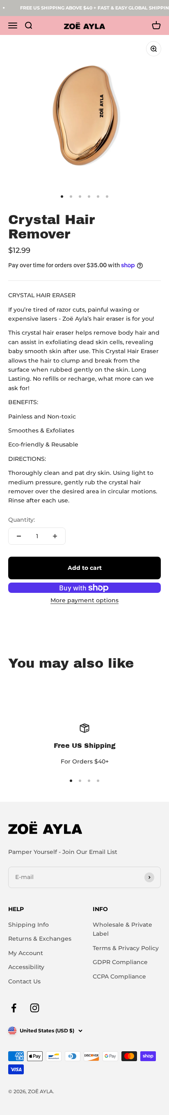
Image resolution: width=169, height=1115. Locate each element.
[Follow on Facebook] (13, 1007)
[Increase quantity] (55, 536)
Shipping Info (28, 924)
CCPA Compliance (119, 976)
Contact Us (24, 981)
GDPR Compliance (120, 962)
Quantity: (21, 519)
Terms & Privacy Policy (126, 948)
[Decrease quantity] (19, 536)
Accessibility (26, 967)
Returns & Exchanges (39, 938)
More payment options (84, 600)
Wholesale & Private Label (122, 929)
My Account (25, 953)
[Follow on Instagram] (34, 1007)
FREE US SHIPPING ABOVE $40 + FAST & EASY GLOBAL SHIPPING (93, 8)
